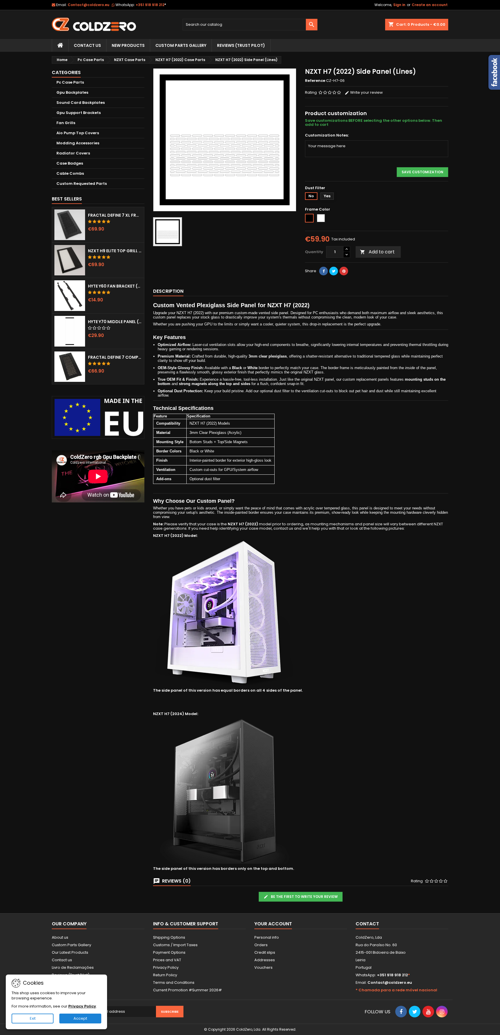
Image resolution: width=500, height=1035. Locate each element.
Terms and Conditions (173, 982)
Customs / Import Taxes (175, 945)
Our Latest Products (70, 952)
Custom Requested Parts (81, 183)
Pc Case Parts (70, 82)
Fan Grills (65, 123)
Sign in (399, 4)
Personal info (266, 937)
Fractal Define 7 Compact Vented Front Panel (115, 357)
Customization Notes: (327, 135)
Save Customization (422, 172)
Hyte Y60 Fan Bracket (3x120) (115, 286)
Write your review (366, 92)
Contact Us (87, 45)
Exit (33, 1018)
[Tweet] (333, 271)
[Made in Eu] (98, 417)
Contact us (62, 960)
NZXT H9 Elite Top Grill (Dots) (115, 250)
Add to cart (377, 251)
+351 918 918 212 (151, 4)
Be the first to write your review (304, 896)
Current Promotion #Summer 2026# (187, 990)
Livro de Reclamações (73, 967)
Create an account (430, 4)
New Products (128, 45)
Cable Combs (70, 173)
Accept (80, 1018)
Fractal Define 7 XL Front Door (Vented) (115, 215)
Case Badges (69, 163)
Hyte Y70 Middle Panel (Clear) (115, 321)
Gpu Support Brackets (78, 112)
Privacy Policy (166, 967)
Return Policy (165, 975)
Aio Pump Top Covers (77, 133)
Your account (273, 923)
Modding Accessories (77, 143)
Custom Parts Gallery (180, 45)
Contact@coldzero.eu (88, 4)
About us (60, 937)
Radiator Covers (73, 153)
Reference (315, 80)
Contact (367, 923)
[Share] (323, 271)
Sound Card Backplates (80, 102)
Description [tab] (168, 291)
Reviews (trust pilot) (241, 45)
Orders (261, 945)
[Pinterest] (343, 271)
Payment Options (169, 952)
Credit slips (264, 952)
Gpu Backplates (72, 92)
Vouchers (263, 967)
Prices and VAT (167, 960)
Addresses (264, 960)
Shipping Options (169, 937)
